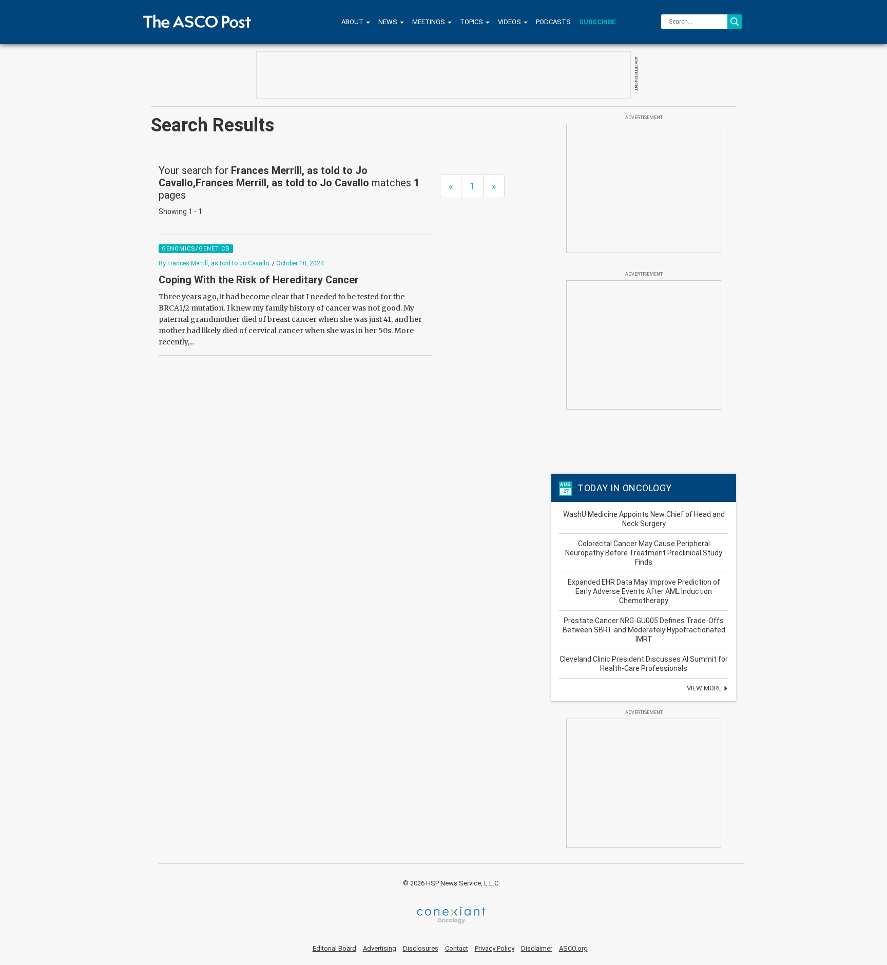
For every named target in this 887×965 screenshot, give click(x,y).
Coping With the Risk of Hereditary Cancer (259, 280)
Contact (456, 948)
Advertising (379, 948)
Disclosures (420, 948)
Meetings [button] (429, 22)
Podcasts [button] (553, 22)
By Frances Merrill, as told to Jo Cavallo (214, 263)
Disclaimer (536, 948)
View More (705, 688)
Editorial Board (334, 948)
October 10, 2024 (300, 263)
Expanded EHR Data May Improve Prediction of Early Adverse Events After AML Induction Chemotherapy (644, 591)
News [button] (388, 22)
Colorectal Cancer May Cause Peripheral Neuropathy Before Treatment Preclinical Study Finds (643, 552)
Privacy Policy (494, 948)
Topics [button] (472, 22)
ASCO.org (573, 948)
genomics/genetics (196, 248)
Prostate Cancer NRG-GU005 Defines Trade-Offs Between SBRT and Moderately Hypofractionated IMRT (644, 629)
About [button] (353, 22)
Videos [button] (510, 22)
